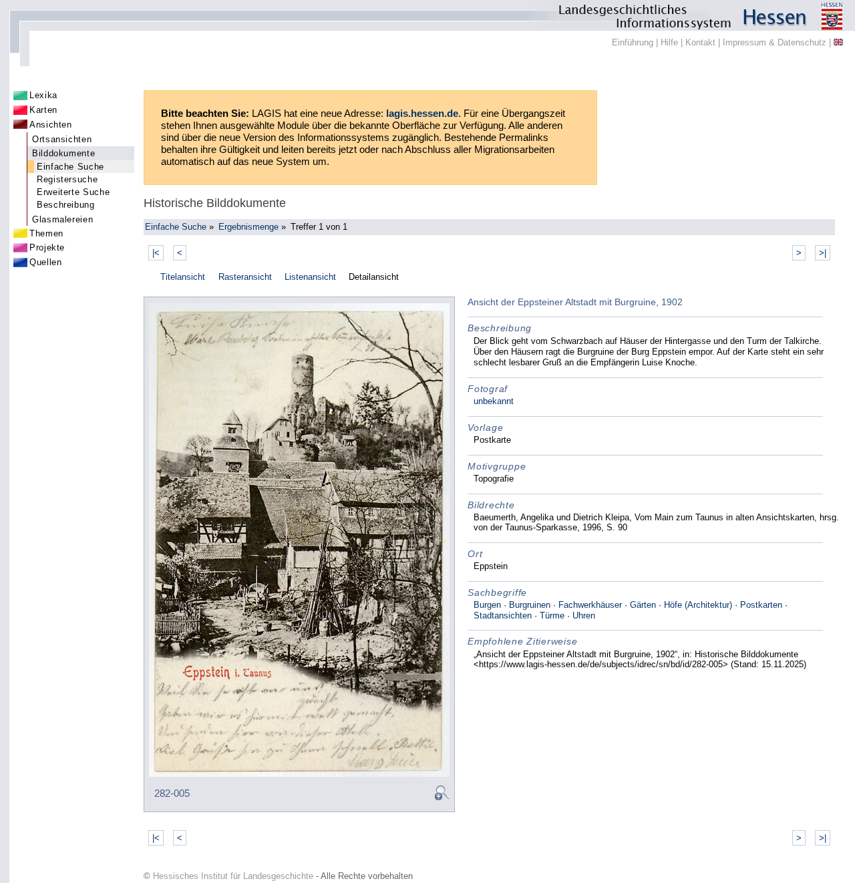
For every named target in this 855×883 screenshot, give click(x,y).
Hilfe (669, 42)
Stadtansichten (503, 615)
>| (822, 253)
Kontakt (700, 42)
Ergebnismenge (248, 227)
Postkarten (761, 605)
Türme (552, 615)
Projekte (47, 247)
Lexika (43, 95)
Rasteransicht (245, 277)
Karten (43, 110)
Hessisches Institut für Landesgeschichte (233, 876)
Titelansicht (182, 277)
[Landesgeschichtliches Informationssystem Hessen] (427, 15)
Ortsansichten (62, 139)
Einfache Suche (70, 167)
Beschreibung (66, 205)
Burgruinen (529, 605)
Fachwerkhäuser (590, 605)
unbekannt (494, 401)
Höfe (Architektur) (698, 605)
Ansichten (50, 125)
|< (156, 253)
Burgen (487, 605)
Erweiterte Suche (73, 192)
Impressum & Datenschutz (774, 42)
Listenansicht (310, 277)
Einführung (632, 42)
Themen (46, 233)
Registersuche (67, 179)
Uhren (583, 615)
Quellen (45, 262)
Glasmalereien (62, 219)
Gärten (643, 605)
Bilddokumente (63, 153)
